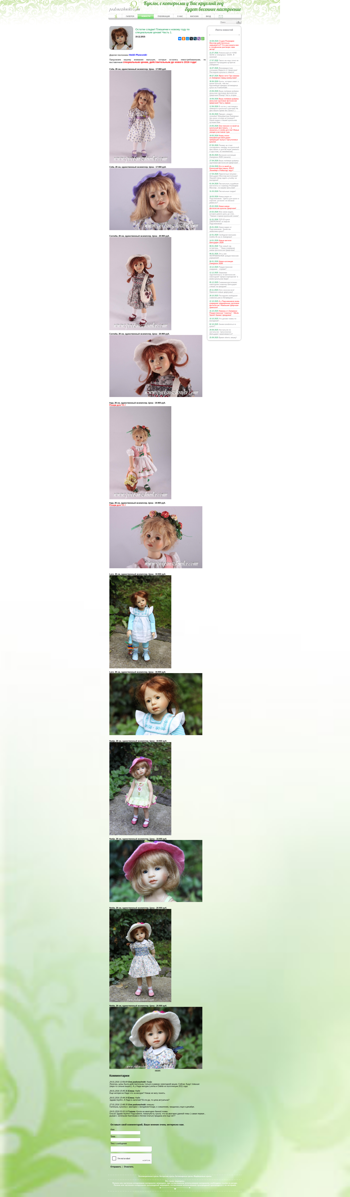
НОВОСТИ (146, 16)
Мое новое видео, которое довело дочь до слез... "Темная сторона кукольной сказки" (224, 214)
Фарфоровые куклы (203, 1176)
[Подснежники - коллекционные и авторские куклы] (124, 12)
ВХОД (208, 16)
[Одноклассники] (183, 38)
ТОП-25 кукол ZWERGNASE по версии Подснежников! (219, 221)
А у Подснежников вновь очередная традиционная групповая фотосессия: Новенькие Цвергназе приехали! (224, 304)
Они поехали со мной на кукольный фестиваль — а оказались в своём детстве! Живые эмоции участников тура (224, 129)
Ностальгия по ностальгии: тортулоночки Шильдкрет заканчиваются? (221, 332)
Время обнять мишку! (223, 337)
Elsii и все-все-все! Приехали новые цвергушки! (221, 291)
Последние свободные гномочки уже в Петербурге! (223, 297)
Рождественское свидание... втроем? (220, 268)
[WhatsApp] (202, 38)
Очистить (129, 1167)
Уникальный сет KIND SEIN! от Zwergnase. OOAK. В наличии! (223, 55)
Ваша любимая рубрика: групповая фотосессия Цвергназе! (224, 162)
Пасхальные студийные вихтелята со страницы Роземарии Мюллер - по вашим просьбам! (223, 186)
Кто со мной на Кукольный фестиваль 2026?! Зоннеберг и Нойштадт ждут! (221, 168)
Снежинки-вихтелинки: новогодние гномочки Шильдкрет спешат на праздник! (223, 284)
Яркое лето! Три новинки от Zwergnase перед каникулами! (224, 77)
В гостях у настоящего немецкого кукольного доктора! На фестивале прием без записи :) (223, 108)
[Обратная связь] (220, 16)
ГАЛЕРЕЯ (130, 16)
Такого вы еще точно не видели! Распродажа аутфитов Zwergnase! (223, 62)
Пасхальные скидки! (222, 191)
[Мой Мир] (187, 38)
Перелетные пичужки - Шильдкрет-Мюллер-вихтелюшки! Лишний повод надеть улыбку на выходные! (223, 177)
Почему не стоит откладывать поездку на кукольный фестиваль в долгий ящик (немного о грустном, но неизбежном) (224, 148)
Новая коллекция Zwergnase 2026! (221, 262)
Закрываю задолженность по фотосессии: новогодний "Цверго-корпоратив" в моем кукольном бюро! (223, 276)
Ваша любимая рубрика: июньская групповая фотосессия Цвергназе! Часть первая (224, 101)
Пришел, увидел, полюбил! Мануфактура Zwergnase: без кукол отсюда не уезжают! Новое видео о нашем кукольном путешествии (224, 118)
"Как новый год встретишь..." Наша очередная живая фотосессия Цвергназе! (222, 248)
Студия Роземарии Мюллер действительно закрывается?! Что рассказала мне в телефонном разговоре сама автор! (224, 45)
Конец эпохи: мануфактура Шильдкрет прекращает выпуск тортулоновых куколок (223, 139)
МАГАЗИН (194, 16)
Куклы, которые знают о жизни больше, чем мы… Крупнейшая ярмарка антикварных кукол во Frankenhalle (224, 84)
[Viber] (199, 38)
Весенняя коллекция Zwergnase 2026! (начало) (222, 156)
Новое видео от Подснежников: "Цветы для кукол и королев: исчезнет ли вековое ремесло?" (224, 199)
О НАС (180, 16)
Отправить (115, 1167)
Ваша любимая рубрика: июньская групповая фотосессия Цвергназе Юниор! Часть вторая (224, 93)
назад (157, 1070)
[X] (191, 38)
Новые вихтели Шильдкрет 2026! (220, 241)
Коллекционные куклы (148, 1176)
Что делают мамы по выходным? (222, 320)
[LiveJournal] (195, 38)
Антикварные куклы (184, 1176)
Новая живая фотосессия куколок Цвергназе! (222, 207)
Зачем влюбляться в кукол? (222, 325)
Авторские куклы (167, 1176)
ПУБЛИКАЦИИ (164, 16)
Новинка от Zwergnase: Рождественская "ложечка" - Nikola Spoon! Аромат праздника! (224, 313)
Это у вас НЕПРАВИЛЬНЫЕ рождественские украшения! (224, 256)
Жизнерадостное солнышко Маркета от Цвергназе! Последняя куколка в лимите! (223, 70)
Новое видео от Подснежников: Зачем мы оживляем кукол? (220, 229)
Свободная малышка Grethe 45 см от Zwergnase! (222, 236)
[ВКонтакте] (179, 38)
